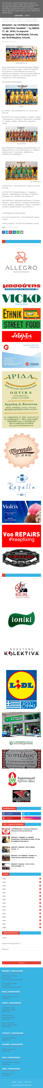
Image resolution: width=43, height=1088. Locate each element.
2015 (22, 917)
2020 (22, 899)
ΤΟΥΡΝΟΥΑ (9, 227)
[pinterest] (11, 818)
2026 (22, 879)
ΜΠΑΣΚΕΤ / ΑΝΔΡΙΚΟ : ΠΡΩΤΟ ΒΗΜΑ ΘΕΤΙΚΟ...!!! (23, 848)
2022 (22, 893)
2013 (22, 924)
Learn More (18, 15)
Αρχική (14, 1082)
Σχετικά (20, 1082)
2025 (22, 882)
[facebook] (11, 813)
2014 (22, 920)
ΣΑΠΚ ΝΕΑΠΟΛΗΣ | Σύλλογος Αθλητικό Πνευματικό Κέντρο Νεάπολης (24, 830)
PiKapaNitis (6, 41)
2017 (22, 910)
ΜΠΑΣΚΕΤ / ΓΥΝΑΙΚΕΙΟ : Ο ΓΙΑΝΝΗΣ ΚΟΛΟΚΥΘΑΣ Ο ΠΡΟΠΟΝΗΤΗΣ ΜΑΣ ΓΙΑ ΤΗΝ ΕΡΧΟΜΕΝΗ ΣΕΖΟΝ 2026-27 (25, 839)
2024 (22, 886)
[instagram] (31, 818)
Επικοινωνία (28, 1082)
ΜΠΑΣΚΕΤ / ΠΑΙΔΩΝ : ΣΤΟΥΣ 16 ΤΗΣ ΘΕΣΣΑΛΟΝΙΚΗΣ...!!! (22, 865)
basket (13, 18)
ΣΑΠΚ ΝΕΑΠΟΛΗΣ (26, 1085)
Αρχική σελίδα (6, 18)
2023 (22, 889)
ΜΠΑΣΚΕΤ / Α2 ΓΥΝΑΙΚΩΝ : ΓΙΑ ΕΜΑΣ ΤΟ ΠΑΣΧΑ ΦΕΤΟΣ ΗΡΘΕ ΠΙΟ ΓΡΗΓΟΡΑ (24, 856)
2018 (22, 906)
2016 (22, 913)
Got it (27, 15)
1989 (21, 927)
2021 (22, 896)
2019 (22, 903)
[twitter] (31, 813)
